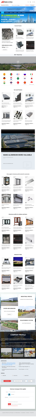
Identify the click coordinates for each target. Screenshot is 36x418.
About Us (11, 12)
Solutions (15, 12)
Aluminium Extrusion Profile (8, 364)
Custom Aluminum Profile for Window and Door (17, 121)
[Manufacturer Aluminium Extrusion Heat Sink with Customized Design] (29, 114)
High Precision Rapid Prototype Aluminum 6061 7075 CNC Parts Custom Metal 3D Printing (6, 268)
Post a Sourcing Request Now (13, 405)
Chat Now (32, 5)
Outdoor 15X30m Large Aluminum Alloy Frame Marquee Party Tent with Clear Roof (29, 286)
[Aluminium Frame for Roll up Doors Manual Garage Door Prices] (6, 279)
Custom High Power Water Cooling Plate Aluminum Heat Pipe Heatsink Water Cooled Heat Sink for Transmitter (29, 187)
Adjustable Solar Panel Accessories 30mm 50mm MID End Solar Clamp (29, 205)
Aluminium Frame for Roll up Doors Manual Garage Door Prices (6, 286)
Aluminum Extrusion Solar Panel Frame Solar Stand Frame (30, 38)
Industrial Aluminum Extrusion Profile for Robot (7, 41)
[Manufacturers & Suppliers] (7, 2)
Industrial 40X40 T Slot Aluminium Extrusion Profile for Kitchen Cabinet (29, 245)
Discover (19, 12)
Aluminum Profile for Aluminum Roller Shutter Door (17, 205)
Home (2, 12)
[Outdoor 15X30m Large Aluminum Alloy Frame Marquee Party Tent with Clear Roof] (29, 279)
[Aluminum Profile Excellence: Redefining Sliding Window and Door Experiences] (18, 221)
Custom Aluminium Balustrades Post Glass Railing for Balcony (6, 121)
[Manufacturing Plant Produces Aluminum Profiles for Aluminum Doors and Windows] (29, 221)
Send (9, 404)
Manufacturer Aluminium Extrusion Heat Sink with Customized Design (28, 121)
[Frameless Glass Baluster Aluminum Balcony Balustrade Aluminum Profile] (6, 181)
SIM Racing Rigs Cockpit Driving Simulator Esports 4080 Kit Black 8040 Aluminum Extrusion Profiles (18, 187)
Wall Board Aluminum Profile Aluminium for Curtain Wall (20, 51)
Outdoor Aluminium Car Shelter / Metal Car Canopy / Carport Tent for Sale (29, 268)
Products (7, 12)
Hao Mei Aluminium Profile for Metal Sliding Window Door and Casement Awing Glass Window (6, 245)
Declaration (27, 412)
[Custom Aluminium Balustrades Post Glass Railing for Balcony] (6, 114)
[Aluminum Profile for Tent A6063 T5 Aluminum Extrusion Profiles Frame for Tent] (18, 261)
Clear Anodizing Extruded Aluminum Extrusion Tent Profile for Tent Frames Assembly (6, 103)
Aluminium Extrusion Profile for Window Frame (17, 286)
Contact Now (5, 49)
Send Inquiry (27, 5)
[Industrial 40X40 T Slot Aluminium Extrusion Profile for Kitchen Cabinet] (29, 239)
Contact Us (23, 12)
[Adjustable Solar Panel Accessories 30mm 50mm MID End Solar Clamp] (29, 198)
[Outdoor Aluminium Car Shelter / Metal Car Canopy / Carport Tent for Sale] (29, 261)
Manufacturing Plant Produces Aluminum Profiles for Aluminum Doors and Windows (29, 228)
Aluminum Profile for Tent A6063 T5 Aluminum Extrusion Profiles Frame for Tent (17, 268)
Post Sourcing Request (30, 2)
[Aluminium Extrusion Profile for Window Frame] (18, 279)
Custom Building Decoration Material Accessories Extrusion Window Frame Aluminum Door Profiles (17, 103)
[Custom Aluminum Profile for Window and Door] (18, 114)
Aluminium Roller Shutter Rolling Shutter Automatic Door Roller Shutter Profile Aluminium (30, 51)
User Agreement (23, 412)
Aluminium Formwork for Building (5, 205)
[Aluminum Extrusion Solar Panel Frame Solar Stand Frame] (29, 97)
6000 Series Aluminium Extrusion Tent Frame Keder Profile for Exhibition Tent (20, 38)
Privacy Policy (32, 412)
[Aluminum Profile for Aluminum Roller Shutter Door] (18, 198)
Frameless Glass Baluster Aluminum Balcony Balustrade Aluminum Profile (6, 187)
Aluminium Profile (9, 362)
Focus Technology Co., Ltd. (11, 412)
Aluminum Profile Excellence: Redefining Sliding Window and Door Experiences (17, 228)
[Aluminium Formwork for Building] (6, 198)
